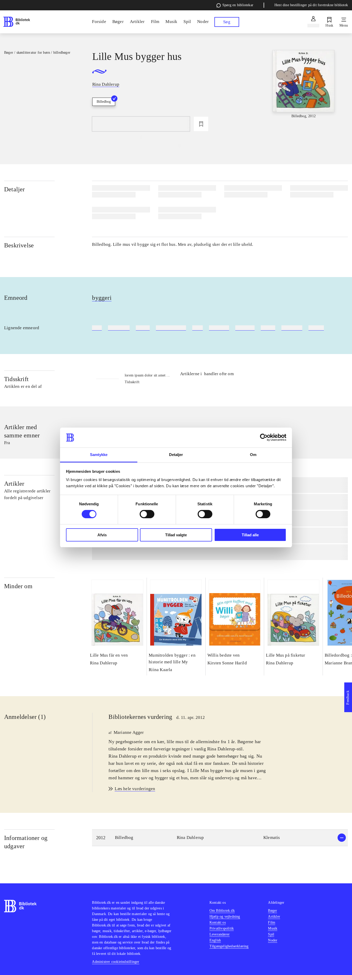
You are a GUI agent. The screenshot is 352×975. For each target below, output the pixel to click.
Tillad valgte (176, 535)
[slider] (303, 88)
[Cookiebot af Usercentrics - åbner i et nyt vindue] (263, 437)
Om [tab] (253, 454)
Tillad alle (250, 535)
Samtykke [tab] (99, 454)
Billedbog (104, 102)
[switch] (147, 514)
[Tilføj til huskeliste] (201, 124)
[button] (220, 837)
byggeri (101, 297)
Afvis (102, 535)
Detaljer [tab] (176, 454)
